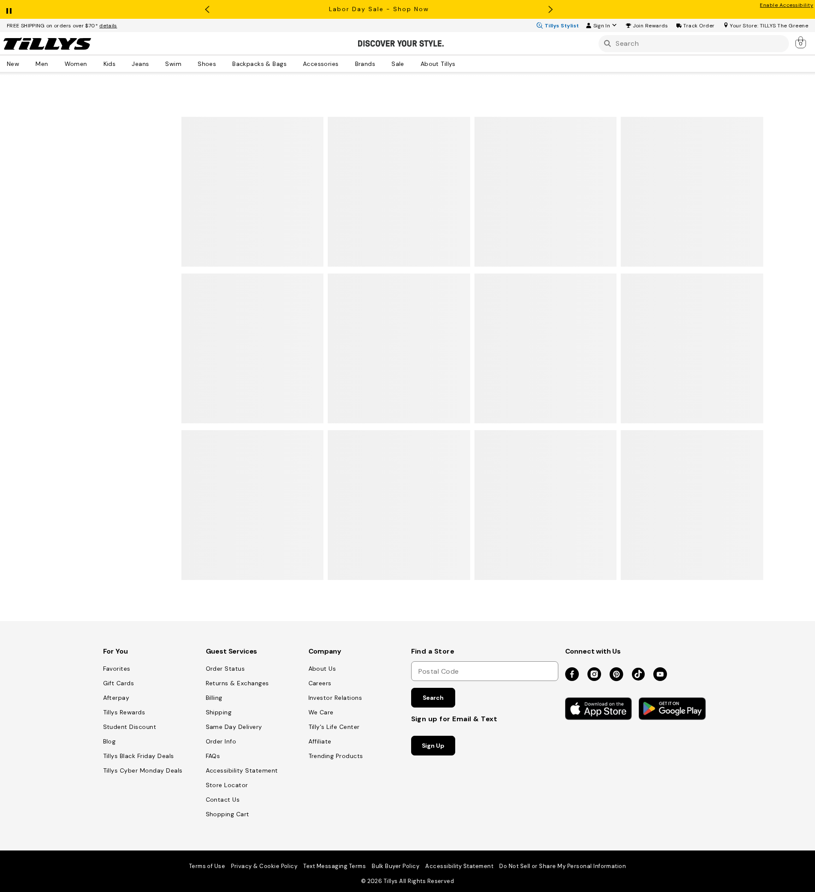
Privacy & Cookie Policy (264, 866)
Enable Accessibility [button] (786, 5)
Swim (173, 63)
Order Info (221, 741)
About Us (322, 668)
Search (433, 698)
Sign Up (433, 745)
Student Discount (130, 727)
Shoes (207, 63)
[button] (650, 25)
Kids (110, 63)
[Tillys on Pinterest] (616, 674)
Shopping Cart (227, 814)
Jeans (140, 63)
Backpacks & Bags (259, 63)
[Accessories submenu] (344, 63)
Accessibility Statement (242, 770)
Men (42, 63)
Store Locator (227, 785)
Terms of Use (207, 866)
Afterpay (116, 698)
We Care (321, 712)
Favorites (116, 668)
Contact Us (223, 799)
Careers (320, 683)
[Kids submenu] (121, 63)
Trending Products (335, 756)
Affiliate (320, 741)
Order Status (225, 668)
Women (76, 63)
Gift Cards (118, 683)
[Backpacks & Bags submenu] (292, 63)
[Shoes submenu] (222, 63)
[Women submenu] (93, 63)
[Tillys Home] (47, 44)
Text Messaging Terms (334, 866)
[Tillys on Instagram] (594, 674)
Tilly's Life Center (334, 727)
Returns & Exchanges (237, 683)
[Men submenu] (54, 63)
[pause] (9, 9)
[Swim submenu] (187, 63)
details (108, 25)
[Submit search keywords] (607, 43)
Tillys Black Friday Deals (138, 756)
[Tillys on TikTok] (638, 672)
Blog (109, 741)
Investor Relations (335, 698)
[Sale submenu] (410, 63)
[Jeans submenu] (154, 63)
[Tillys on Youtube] (660, 674)
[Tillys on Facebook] (572, 674)
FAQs (213, 756)
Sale (397, 63)
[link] (801, 42)
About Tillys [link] (438, 63)
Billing (214, 698)
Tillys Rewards (124, 712)
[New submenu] (25, 63)
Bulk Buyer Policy (395, 866)
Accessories (321, 63)
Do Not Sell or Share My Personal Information (562, 866)
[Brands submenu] (381, 63)
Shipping (219, 712)
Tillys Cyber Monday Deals (143, 770)
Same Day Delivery (234, 727)
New (13, 63)
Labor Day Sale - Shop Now (379, 9)
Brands (365, 63)
